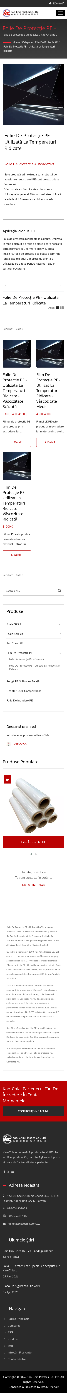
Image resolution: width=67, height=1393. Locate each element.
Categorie (27, 42)
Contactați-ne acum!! (33, 1111)
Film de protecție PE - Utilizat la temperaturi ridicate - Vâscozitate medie (48, 390)
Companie (14, 1325)
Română (58, 3)
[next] (60, 286)
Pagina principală (18, 1319)
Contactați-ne (12, 1062)
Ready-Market (50, 1387)
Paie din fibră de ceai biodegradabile (28, 1251)
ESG (10, 1332)
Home (16, 42)
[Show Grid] (57, 308)
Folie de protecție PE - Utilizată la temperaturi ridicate (29, 49)
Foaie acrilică (12, 1053)
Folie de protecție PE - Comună (26, 659)
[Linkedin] (12, 1172)
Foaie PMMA (26, 1053)
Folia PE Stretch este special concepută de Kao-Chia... (31, 1268)
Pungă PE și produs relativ (23, 681)
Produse (13, 1339)
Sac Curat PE (14, 643)
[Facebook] (4, 1172)
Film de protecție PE (46, 42)
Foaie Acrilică (14, 634)
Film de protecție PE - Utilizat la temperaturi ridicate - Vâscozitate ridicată (15, 503)
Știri (10, 1345)
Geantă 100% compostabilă (23, 691)
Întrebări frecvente (19, 1352)
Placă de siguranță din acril (21, 1286)
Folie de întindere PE (19, 700)
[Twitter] (8, 1172)
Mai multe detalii (33, 885)
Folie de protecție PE (42, 1053)
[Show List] (62, 308)
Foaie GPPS (13, 624)
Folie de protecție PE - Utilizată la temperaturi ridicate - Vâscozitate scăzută (15, 390)
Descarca (19, 743)
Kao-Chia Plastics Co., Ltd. (43, 1377)
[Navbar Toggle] (60, 13)
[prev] (5, 286)
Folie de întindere (14, 1057)
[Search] (59, 590)
